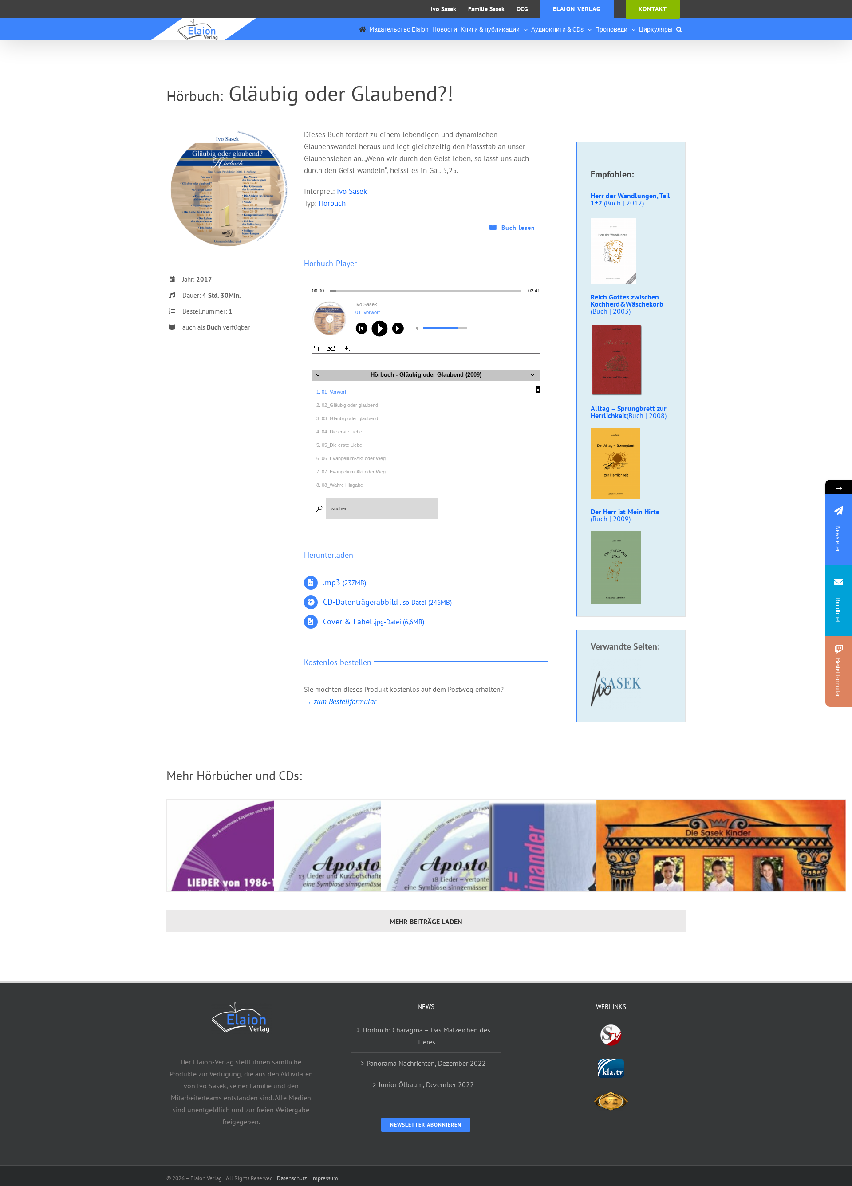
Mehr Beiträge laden (426, 921)
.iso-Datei (387, 602)
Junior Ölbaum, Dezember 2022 (426, 1084)
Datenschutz (292, 1178)
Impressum (324, 1178)
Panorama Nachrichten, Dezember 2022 (426, 1063)
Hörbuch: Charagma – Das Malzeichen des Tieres (426, 1035)
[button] (679, 29)
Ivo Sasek (352, 191)
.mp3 (344, 582)
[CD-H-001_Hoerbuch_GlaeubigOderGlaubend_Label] (227, 132)
